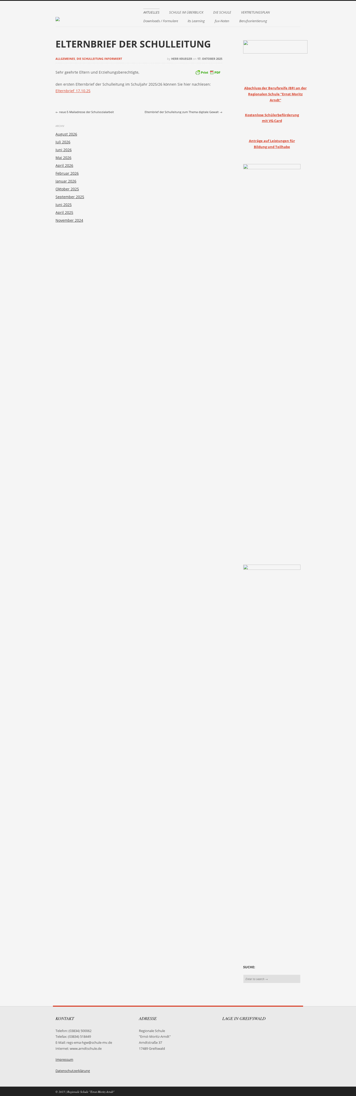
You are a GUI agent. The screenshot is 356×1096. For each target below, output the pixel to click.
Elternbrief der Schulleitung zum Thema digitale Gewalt (183, 112)
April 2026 (64, 165)
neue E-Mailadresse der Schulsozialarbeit (85, 112)
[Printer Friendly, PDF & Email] (207, 71)
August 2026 (66, 134)
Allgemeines (65, 59)
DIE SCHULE (222, 12)
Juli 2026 (63, 141)
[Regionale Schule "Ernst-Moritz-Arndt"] (58, 16)
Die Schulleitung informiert (99, 59)
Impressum (64, 1059)
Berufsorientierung (253, 21)
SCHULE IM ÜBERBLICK (186, 12)
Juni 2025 (64, 204)
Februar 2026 (67, 173)
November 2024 (69, 220)
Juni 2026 (64, 149)
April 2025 (64, 212)
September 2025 (70, 196)
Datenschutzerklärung (73, 1071)
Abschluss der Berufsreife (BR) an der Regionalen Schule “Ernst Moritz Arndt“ (275, 94)
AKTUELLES (151, 12)
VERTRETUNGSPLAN (255, 12)
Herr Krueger (181, 59)
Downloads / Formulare (160, 21)
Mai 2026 (63, 157)
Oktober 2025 (67, 188)
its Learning (196, 21)
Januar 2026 (66, 181)
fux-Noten (222, 21)
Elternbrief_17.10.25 (73, 90)
